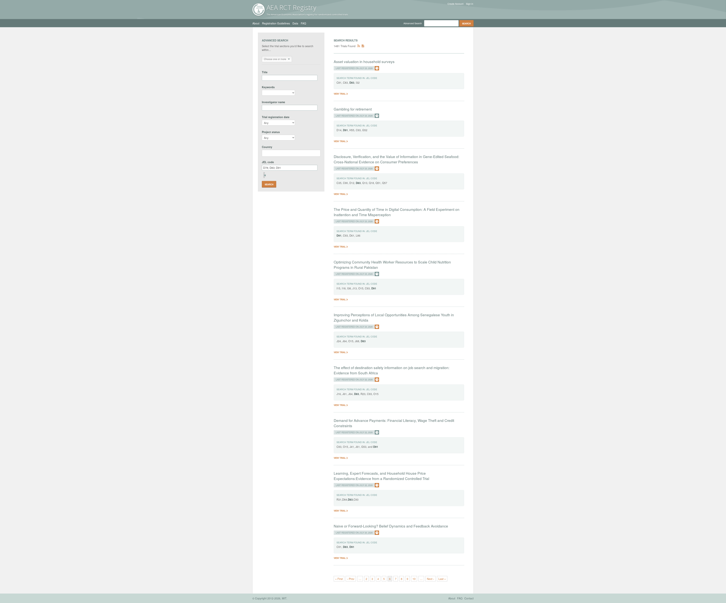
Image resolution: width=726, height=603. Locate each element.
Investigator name (273, 102)
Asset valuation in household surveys (364, 61)
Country (267, 147)
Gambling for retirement (353, 108)
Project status (271, 132)
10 (414, 579)
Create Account (455, 3)
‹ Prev (350, 579)
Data (295, 23)
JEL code (268, 162)
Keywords (268, 87)
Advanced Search (412, 23)
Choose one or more (275, 59)
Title (265, 72)
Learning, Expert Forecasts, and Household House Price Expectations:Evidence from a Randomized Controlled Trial (381, 476)
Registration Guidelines (276, 23)
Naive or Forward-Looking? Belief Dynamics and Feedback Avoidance (391, 525)
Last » (442, 579)
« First (339, 579)
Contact (469, 598)
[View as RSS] (358, 46)
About (255, 23)
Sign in (469, 3)
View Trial (340, 93)
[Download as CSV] (363, 46)
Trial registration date (275, 117)
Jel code (371, 77)
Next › (430, 579)
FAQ (303, 23)
